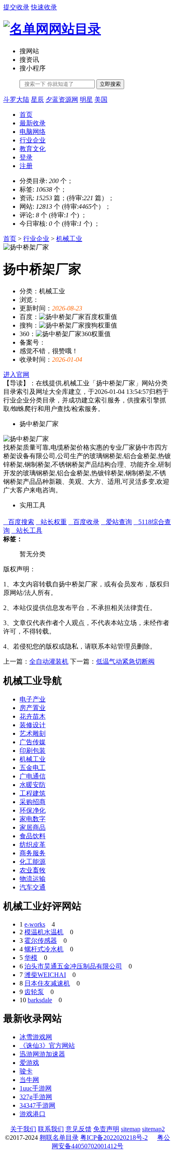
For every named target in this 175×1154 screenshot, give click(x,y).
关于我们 (23, 1129)
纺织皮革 (33, 844)
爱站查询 (116, 521)
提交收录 (16, 7)
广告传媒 (33, 742)
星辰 (37, 99)
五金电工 (33, 767)
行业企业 (33, 140)
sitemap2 (153, 1129)
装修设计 (33, 724)
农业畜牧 (33, 870)
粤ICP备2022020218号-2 (114, 1137)
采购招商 (33, 801)
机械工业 (69, 238)
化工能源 (33, 861)
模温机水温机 (43, 932)
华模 (30, 957)
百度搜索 (18, 521)
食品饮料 (33, 836)
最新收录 (33, 123)
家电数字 (33, 818)
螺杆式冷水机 (43, 949)
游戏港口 (33, 1113)
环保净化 (33, 810)
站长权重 (51, 521)
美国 (100, 99)
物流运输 (33, 878)
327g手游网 (36, 1096)
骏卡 (26, 1071)
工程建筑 (33, 793)
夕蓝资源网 (62, 99)
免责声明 (106, 1129)
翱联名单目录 (59, 1137)
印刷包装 (33, 750)
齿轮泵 (34, 991)
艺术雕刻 (33, 733)
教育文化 (33, 148)
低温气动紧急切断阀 (125, 661)
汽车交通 (33, 887)
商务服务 (33, 853)
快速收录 (44, 7)
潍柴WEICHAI (45, 974)
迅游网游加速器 (42, 1054)
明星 (86, 99)
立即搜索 (110, 84)
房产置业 (33, 707)
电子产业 (33, 699)
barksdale (40, 1000)
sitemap (130, 1129)
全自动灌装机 (48, 661)
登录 (26, 157)
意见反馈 (79, 1129)
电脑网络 (33, 131)
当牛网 (29, 1079)
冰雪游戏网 (36, 1037)
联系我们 (51, 1129)
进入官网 (16, 374)
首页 (26, 114)
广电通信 (33, 776)
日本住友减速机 (47, 983)
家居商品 (33, 827)
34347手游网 (37, 1105)
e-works (34, 924)
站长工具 (26, 530)
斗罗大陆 (16, 99)
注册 (26, 165)
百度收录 (83, 521)
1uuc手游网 (36, 1088)
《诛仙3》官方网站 (47, 1045)
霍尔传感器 (40, 940)
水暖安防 (33, 784)
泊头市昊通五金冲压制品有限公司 (73, 966)
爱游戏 (29, 1062)
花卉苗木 (33, 716)
